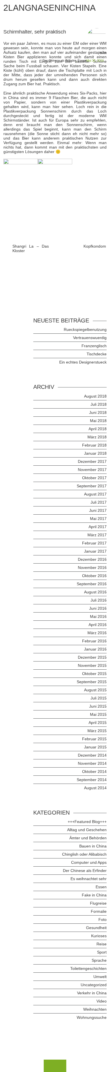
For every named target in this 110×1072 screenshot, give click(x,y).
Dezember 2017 (92, 461)
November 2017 (92, 469)
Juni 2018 (98, 412)
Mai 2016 (98, 616)
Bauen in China (93, 846)
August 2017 (95, 494)
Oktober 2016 (94, 575)
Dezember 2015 (92, 657)
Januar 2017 (95, 551)
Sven (103, 53)
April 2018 (98, 429)
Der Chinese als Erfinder (59, 60)
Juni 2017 (98, 510)
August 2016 (95, 592)
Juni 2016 (98, 608)
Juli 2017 (99, 502)
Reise (101, 944)
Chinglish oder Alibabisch (84, 854)
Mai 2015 (98, 714)
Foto (102, 919)
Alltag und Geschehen (87, 829)
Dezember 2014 (92, 755)
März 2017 (97, 535)
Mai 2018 (98, 420)
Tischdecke (97, 354)
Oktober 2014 (94, 771)
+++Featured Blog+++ (87, 821)
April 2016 (98, 624)
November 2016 (92, 567)
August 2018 (95, 396)
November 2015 (92, 665)
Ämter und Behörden (88, 838)
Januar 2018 (95, 453)
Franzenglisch (94, 346)
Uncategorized (94, 985)
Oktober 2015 (94, 673)
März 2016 (97, 633)
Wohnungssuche (92, 1017)
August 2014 (95, 788)
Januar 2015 (95, 747)
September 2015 (92, 681)
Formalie (99, 911)
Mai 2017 (98, 518)
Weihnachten (95, 1009)
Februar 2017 (94, 543)
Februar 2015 (94, 739)
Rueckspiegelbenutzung (85, 329)
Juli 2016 (99, 600)
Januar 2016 (95, 649)
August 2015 (95, 690)
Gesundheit (96, 927)
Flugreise (98, 903)
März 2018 (97, 437)
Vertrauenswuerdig (90, 337)
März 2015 (97, 730)
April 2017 (98, 526)
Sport (102, 952)
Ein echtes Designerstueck (83, 362)
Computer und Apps (89, 862)
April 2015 (98, 722)
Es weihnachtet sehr (89, 878)
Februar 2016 (94, 641)
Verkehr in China (92, 993)
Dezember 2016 (92, 559)
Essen (82, 60)
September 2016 (92, 584)
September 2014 (92, 779)
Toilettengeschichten (88, 968)
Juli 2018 (99, 404)
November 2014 (92, 763)
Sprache (99, 960)
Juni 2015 (98, 706)
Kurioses (99, 936)
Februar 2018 (94, 445)
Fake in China (94, 895)
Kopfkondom (94, 246)
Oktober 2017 (94, 478)
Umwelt (100, 976)
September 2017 (92, 486)
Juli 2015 (99, 698)
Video (101, 1001)
